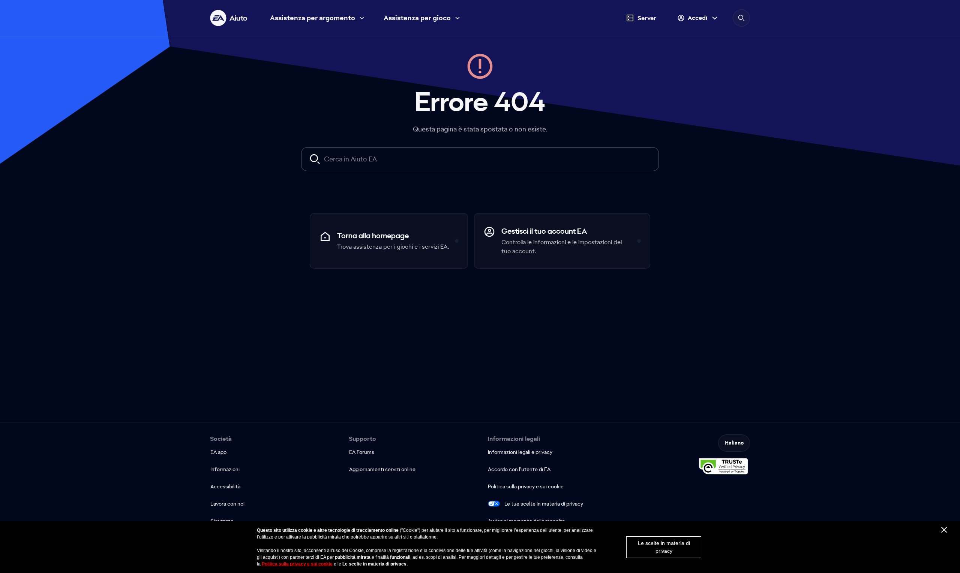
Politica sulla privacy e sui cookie (297, 564)
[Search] (741, 18)
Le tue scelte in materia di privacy (543, 503)
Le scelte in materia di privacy (664, 547)
